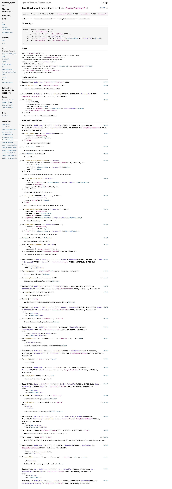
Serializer (32, 461)
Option (43, 38)
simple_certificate (56, 8)
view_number (29, 375)
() (33, 189)
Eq (35, 469)
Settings (106, 2)
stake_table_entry (32, 209)
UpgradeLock (44, 187)
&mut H (59, 402)
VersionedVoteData (58, 163)
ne (25, 437)
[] (107, 8)
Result (60, 319)
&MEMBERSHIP (41, 136)
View (62, 36)
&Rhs (41, 437)
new (29, 100)
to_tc (30, 85)
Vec (38, 182)
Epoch (46, 138)
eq (25, 430)
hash (26, 395)
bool (87, 430)
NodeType (54, 36)
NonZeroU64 (39, 184)
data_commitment (36, 245)
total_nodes (29, 133)
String (35, 299)
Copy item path (87, 8)
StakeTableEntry (82, 182)
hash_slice (29, 402)
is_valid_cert (36, 178)
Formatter (46, 319)
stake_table (29, 224)
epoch (27, 359)
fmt (26, 319)
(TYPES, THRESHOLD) (48, 110)
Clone (36, 259)
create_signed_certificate (36, 160)
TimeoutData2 (85, 14)
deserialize (29, 338)
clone (27, 271)
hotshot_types (39, 8)
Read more (46, 274)
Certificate (56, 128)
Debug (36, 307)
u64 (27, 202)
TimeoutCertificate (50, 85)
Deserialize (27, 329)
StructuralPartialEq (31, 483)
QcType (97, 38)
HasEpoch (75, 351)
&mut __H (56, 395)
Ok (76, 457)
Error (79, 338)
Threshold (85, 94)
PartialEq (38, 416)
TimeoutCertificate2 (75, 8)
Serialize (86, 445)
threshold (29, 196)
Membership (50, 133)
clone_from (29, 278)
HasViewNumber (46, 370)
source (102, 8)
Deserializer (32, 342)
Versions (54, 160)
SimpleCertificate (64, 14)
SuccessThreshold (105, 14)
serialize (29, 457)
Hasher (36, 395)
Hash (36, 384)
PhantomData (40, 40)
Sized (31, 408)
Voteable (57, 94)
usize (28, 140)
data (26, 238)
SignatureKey (72, 38)
